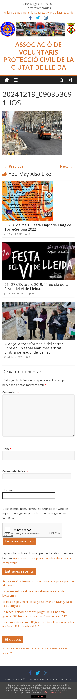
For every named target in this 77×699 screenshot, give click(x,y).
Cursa (33, 648)
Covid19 (25, 648)
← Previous (13, 166)
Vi (11, 653)
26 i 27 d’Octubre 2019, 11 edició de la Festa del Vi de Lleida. (36, 286)
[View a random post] (70, 80)
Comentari (10, 392)
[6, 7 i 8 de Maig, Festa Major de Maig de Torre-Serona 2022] (27, 183)
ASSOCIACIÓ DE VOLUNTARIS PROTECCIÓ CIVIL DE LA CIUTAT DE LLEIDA (38, 55)
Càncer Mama (44, 648)
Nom (6, 449)
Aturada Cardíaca (11, 648)
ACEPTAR (38, 696)
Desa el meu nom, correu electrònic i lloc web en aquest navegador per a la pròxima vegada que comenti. (35, 513)
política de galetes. (52, 692)
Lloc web (8, 490)
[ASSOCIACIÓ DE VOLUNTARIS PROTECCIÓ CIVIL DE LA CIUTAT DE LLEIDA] (38, 24)
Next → (66, 166)
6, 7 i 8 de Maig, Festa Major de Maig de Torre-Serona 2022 (37, 227)
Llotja (61, 648)
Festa (54, 648)
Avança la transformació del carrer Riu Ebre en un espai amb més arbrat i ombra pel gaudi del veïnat (36, 348)
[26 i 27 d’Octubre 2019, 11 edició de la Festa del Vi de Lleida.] (38, 245)
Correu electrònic (15, 471)
